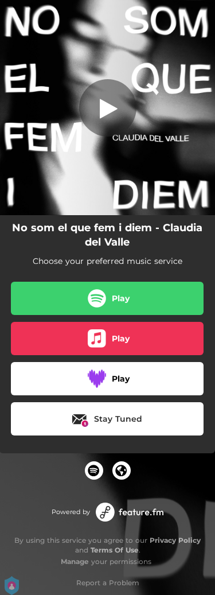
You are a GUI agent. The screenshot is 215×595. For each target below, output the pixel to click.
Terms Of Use (115, 550)
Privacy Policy (175, 540)
